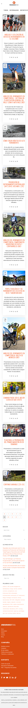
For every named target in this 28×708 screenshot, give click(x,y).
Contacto (3, 648)
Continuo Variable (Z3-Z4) (14, 484)
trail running (8, 613)
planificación (20, 604)
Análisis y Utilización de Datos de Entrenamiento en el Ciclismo (14, 37)
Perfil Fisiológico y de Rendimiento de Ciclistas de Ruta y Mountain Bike (14, 291)
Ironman (23, 599)
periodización (6, 604)
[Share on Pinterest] (17, 57)
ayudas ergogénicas (15, 586)
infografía (17, 599)
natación (13, 602)
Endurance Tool (7, 593)
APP (8, 586)
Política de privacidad (6, 652)
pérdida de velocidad (13, 606)
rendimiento (6, 608)
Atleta (2, 633)
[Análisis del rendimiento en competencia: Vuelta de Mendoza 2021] (14, 333)
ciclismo (5, 591)
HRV (13, 599)
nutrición (18, 602)
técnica (18, 613)
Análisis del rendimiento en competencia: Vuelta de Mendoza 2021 (14, 355)
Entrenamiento (6, 595)
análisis (5, 586)
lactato (4, 602)
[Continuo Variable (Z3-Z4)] (14, 475)
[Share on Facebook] (9, 57)
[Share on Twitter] (11, 57)
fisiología (8, 597)
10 (8, 517)
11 (12, 517)
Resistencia (13, 608)
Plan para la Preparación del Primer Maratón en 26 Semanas (14, 442)
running (20, 608)
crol (16, 591)
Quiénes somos (5, 646)
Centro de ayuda (5, 663)
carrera (15, 588)
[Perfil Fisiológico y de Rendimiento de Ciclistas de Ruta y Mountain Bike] (14, 278)
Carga (11, 588)
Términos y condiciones (7, 654)
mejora (9, 602)
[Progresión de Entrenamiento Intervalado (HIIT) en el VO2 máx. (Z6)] (14, 173)
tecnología (21, 611)
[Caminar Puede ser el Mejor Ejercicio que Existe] (14, 388)
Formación (14, 597)
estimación (14, 595)
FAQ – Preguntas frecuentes (8, 667)
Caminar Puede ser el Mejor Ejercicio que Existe (14, 399)
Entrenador (4, 631)
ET (17, 595)
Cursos (3, 635)
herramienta (6, 599)
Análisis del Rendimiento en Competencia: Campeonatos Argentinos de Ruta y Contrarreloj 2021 (14, 243)
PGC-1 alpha (13, 604)
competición (11, 591)
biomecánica (6, 588)
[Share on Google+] (13, 57)
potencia (5, 606)
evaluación (22, 595)
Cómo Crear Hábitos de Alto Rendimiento (14, 142)
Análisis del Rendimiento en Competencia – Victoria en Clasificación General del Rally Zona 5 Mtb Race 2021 (14, 99)
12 (16, 517)
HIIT (11, 599)
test (4, 613)
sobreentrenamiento (8, 611)
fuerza (19, 597)
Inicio (2, 629)
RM (17, 608)
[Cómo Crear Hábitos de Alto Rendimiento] (14, 131)
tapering (16, 611)
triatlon (14, 613)
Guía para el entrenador (7, 665)
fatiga (4, 597)
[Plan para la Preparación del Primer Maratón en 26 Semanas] (14, 430)
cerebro (20, 588)
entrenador (14, 593)
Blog (2, 636)
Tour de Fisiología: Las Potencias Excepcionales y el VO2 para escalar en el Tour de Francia (13, 560)
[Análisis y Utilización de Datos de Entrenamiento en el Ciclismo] (14, 23)
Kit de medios (5, 650)
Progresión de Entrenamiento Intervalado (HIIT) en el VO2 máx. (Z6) (14, 184)
